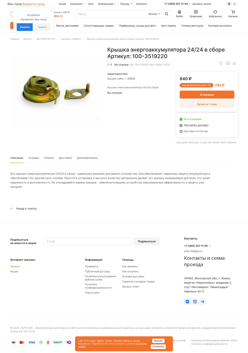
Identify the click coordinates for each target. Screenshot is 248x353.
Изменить (25, 27)
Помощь (128, 259)
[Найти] (166, 14)
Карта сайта (92, 292)
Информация (93, 259)
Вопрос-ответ (131, 286)
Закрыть (42, 27)
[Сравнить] (227, 63)
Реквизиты (91, 266)
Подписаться (147, 241)
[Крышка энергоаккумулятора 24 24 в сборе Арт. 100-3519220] (55, 91)
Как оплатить (130, 271)
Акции (14, 271)
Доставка (65, 157)
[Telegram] (202, 301)
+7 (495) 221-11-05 (176, 3)
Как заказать (130, 266)
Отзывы (34, 157)
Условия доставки (133, 276)
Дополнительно (87, 157)
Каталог (15, 266)
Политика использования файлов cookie (100, 278)
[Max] (194, 301)
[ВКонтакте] (187, 301)
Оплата (49, 157)
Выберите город (33, 4)
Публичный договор (97, 271)
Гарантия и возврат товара (138, 281)
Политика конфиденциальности (98, 286)
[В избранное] (221, 63)
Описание (16, 157)
